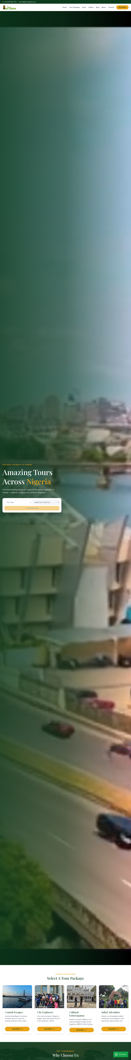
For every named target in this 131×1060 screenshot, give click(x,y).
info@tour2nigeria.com (28, 2)
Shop (84, 7)
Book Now (122, 7)
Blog (97, 7)
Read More (16, 1029)
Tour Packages (74, 7)
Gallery (91, 7)
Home (65, 7)
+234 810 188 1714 (10, 2)
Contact (111, 7)
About (104, 7)
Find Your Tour (33, 508)
